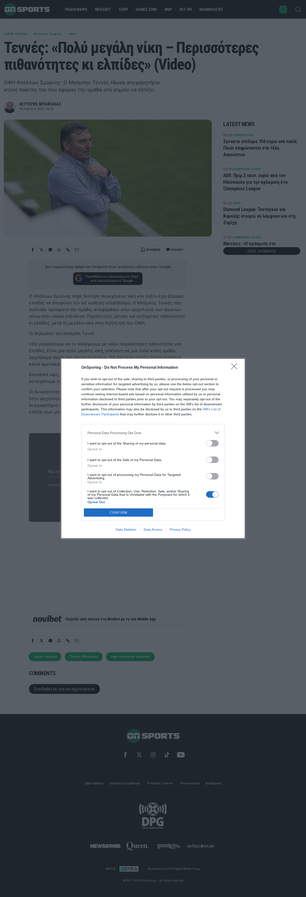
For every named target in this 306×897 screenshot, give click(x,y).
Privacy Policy (180, 529)
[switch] (212, 443)
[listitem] (153, 432)
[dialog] (153, 448)
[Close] (235, 367)
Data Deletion (126, 529)
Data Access (153, 529)
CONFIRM (118, 512)
